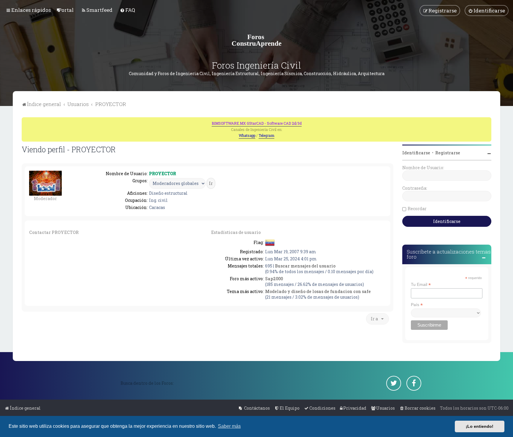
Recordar (417, 208)
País (417, 305)
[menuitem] (66, 10)
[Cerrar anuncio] (487, 121)
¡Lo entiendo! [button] (479, 426)
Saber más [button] (229, 426)
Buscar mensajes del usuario (305, 266)
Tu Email (421, 284)
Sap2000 (274, 278)
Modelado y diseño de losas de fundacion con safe (318, 291)
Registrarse (447, 153)
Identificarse (416, 153)
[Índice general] (256, 40)
